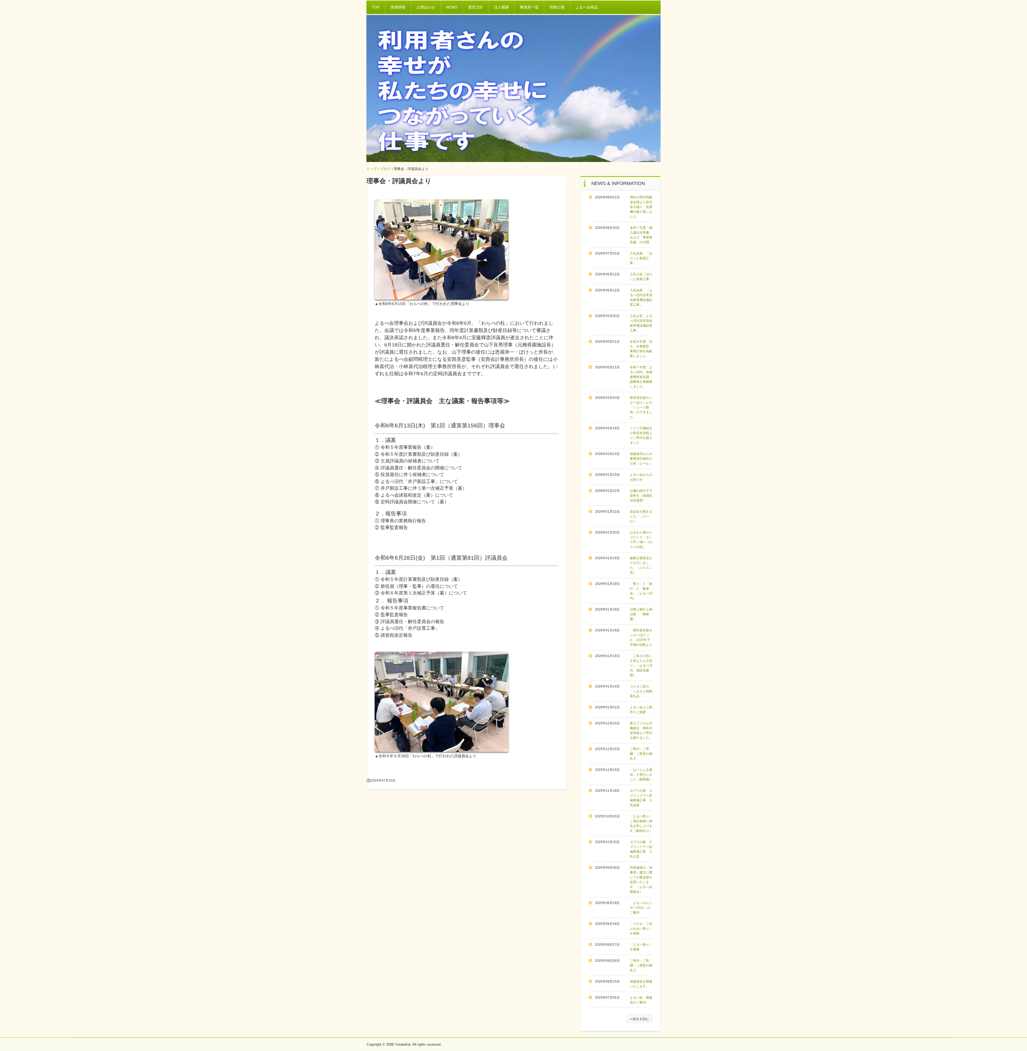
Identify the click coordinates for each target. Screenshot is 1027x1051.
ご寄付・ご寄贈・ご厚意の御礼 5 (641, 965)
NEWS (451, 7)
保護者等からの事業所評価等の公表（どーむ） (641, 458)
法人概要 (501, 7)
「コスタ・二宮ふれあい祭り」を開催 (641, 928)
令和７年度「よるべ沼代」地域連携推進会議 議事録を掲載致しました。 (641, 376)
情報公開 (557, 7)
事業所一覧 (529, 7)
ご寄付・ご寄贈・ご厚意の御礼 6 (641, 753)
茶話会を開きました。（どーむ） (641, 516)
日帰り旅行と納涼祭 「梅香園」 (641, 614)
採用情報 (397, 7)
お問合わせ (425, 7)
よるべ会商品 (587, 7)
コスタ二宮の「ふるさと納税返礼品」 (641, 691)
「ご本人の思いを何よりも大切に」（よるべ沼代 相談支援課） (641, 665)
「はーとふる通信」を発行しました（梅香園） (641, 774)
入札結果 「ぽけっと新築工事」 (641, 258)
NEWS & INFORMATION (618, 183)
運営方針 (475, 7)
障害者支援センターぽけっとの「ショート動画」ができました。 (641, 407)
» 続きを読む (639, 1019)
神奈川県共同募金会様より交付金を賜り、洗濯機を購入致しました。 (641, 206)
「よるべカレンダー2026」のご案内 (641, 907)
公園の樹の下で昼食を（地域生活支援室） (641, 495)
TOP (376, 7)
